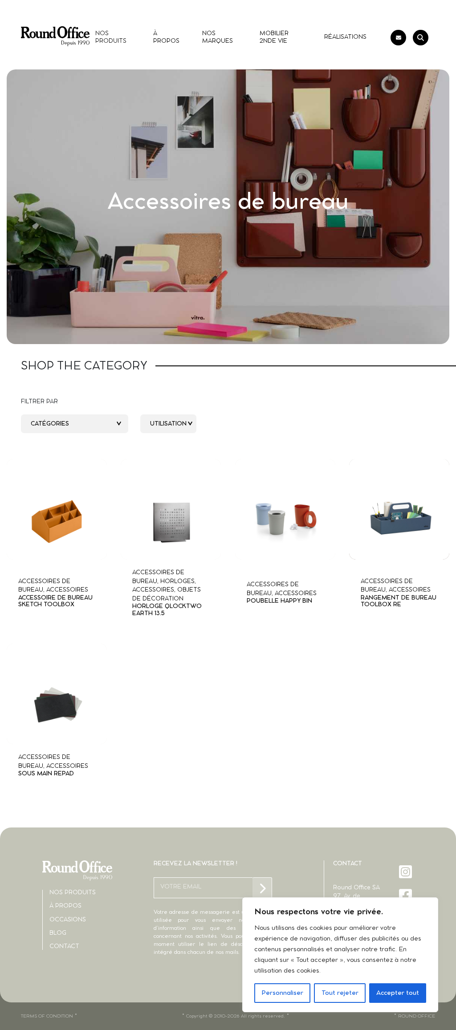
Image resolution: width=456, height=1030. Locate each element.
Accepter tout (397, 993)
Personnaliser (282, 993)
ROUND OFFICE (416, 1016)
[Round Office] (55, 36)
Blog (57, 933)
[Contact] (398, 37)
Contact (64, 946)
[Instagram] (406, 871)
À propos (65, 906)
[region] (340, 954)
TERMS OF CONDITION (47, 1016)
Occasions (67, 920)
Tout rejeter (340, 993)
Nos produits (72, 893)
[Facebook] (406, 895)
